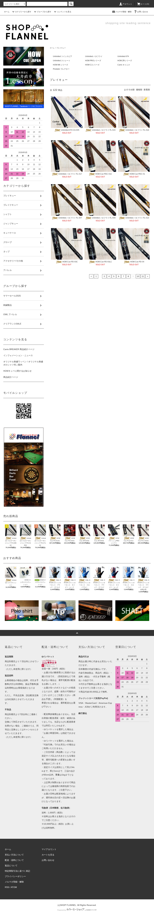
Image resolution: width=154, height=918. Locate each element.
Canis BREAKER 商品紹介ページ (18, 349)
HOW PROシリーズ (93, 61)
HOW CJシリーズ (92, 65)
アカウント (127, 4)
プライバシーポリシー (15, 876)
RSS (7, 887)
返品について (11, 865)
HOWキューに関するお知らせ (17, 371)
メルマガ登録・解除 (123, 12)
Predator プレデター (61, 69)
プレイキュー (61, 48)
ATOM (14, 887)
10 (138, 276)
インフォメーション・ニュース (18, 355)
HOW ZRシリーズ (124, 61)
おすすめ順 (129, 89)
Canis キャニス (123, 65)
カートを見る (48, 855)
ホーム (6, 12)
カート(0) (144, 4)
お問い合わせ (142, 12)
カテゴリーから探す (23, 12)
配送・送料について (14, 860)
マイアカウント (49, 849)
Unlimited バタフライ (93, 56)
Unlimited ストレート (61, 61)
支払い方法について (14, 855)
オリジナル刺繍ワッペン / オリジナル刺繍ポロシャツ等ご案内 (23, 363)
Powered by (61, 910)
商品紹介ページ (10, 377)
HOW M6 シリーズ (60, 65)
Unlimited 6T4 (123, 56)
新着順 (147, 89)
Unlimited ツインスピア (62, 56)
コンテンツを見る (64, 12)
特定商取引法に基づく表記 (17, 871)
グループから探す (44, 12)
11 (143, 276)
